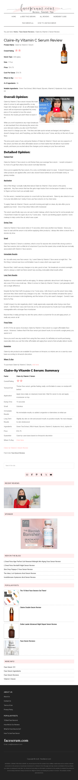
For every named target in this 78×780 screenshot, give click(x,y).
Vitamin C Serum (10, 679)
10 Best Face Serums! (11, 720)
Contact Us (7, 701)
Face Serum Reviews (18, 453)
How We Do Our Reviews (12, 724)
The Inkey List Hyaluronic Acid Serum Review (20, 573)
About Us (7, 696)
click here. (35, 365)
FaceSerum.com (39, 8)
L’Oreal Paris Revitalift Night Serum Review (19, 565)
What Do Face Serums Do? (12, 729)
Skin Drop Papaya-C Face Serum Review (18, 569)
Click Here (18, 78)
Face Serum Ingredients (12, 671)
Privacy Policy (8, 709)
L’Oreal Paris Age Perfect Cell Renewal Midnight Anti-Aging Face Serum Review (32, 561)
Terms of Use (8, 705)
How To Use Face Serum (12, 733)
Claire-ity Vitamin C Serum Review (16, 448)
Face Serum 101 (9, 667)
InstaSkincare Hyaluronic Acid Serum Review (20, 577)
